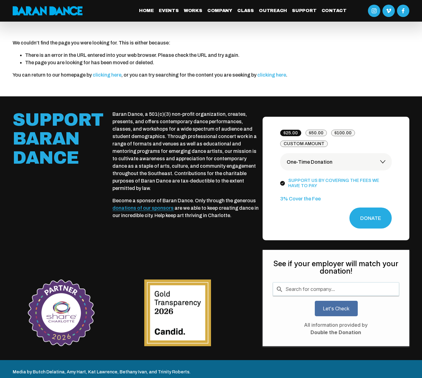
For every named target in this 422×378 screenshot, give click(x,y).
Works (193, 10)
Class (245, 10)
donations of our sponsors (143, 208)
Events (169, 10)
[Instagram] (374, 11)
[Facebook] (403, 11)
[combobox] (336, 289)
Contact (334, 10)
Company (219, 10)
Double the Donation (335, 332)
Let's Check (336, 308)
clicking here (107, 75)
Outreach (273, 10)
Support (304, 10)
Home (146, 10)
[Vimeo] (388, 11)
